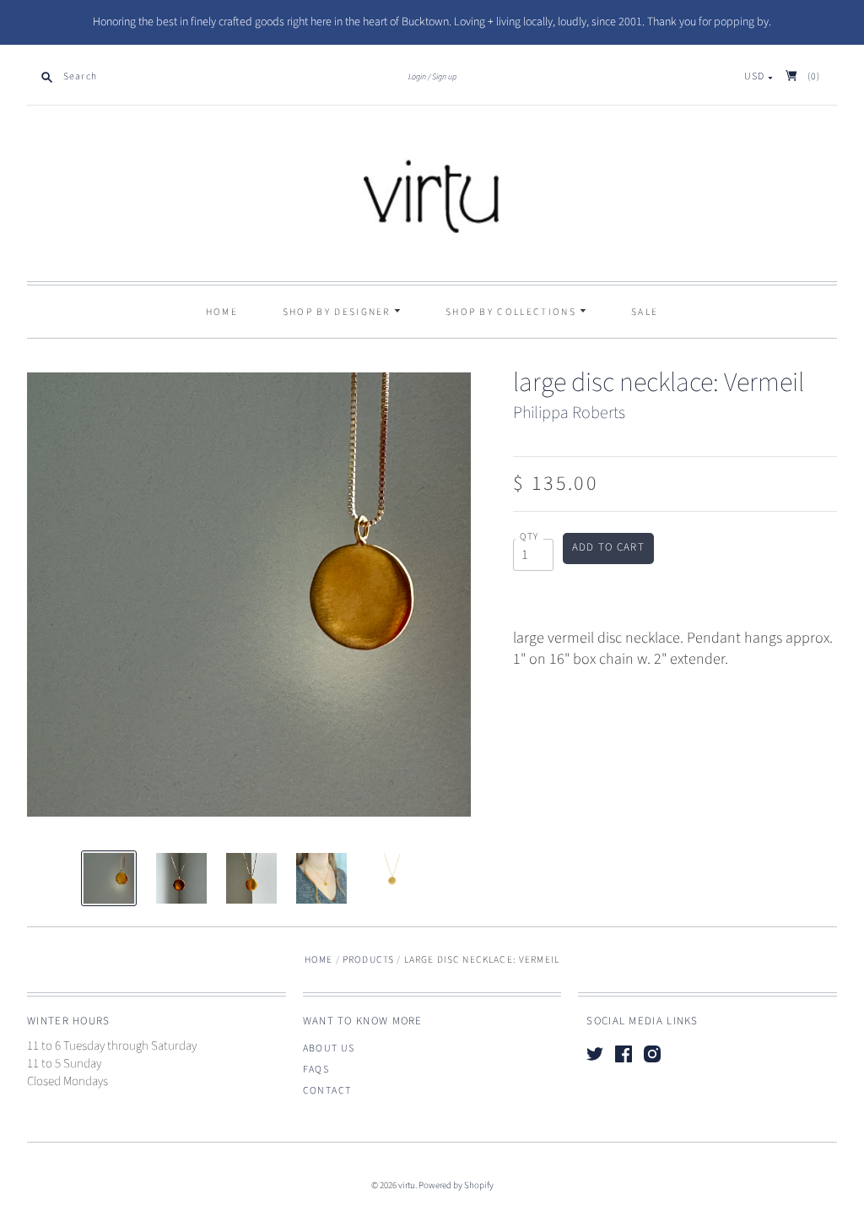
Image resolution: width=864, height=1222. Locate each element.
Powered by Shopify (456, 1185)
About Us (329, 1048)
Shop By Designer (338, 312)
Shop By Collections (513, 312)
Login (417, 77)
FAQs (316, 1069)
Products (368, 960)
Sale (644, 312)
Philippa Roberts (569, 413)
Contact (327, 1091)
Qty (529, 537)
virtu (406, 1185)
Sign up (444, 77)
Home (222, 312)
